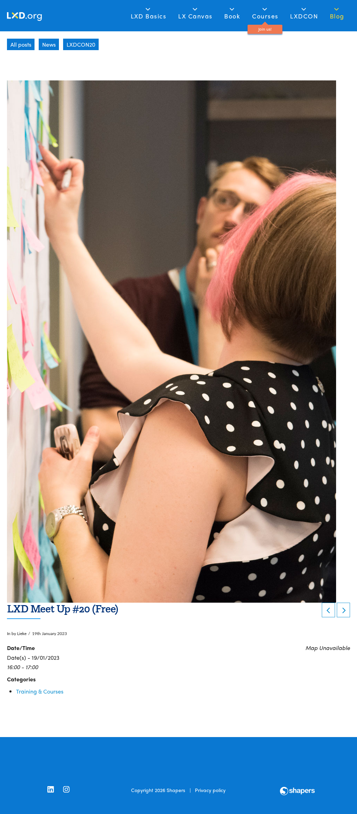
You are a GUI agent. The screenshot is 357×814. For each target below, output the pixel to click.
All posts (20, 44)
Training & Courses (39, 691)
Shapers (176, 789)
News (49, 44)
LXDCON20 (81, 44)
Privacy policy (210, 789)
